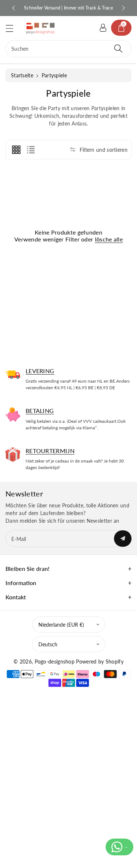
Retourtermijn (50, 450)
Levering (40, 370)
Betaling (40, 410)
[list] (30, 149)
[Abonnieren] (123, 538)
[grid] (16, 149)
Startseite (22, 75)
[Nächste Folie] (123, 8)
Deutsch (47, 644)
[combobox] (68, 48)
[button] (12, 28)
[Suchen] (118, 48)
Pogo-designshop (55, 661)
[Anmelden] (103, 28)
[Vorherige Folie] (13, 8)
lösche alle (109, 239)
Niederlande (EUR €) (61, 625)
